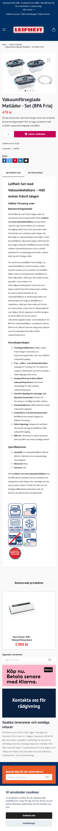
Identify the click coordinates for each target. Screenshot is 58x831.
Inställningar (29, 823)
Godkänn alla (29, 815)
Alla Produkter (16, 47)
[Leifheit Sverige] (28, 31)
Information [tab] (13, 175)
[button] (25, 93)
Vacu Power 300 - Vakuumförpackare (22, 641)
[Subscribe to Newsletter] (50, 662)
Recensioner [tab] (35, 175)
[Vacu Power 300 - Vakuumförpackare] (21, 614)
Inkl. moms (28, 9)
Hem (4, 47)
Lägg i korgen (36, 136)
